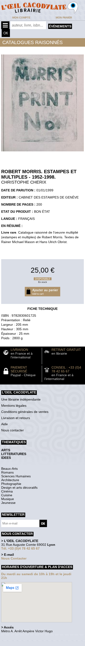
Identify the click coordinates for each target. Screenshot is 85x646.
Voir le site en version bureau (26, 637)
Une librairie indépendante (21, 399)
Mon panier (64, 17)
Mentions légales (13, 405)
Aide (4, 424)
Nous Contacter (13, 558)
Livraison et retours (15, 418)
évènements (60, 26)
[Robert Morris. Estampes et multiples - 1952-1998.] (42, 152)
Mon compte (21, 17)
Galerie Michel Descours (22, 643)
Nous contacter (12, 430)
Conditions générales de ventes (24, 412)
